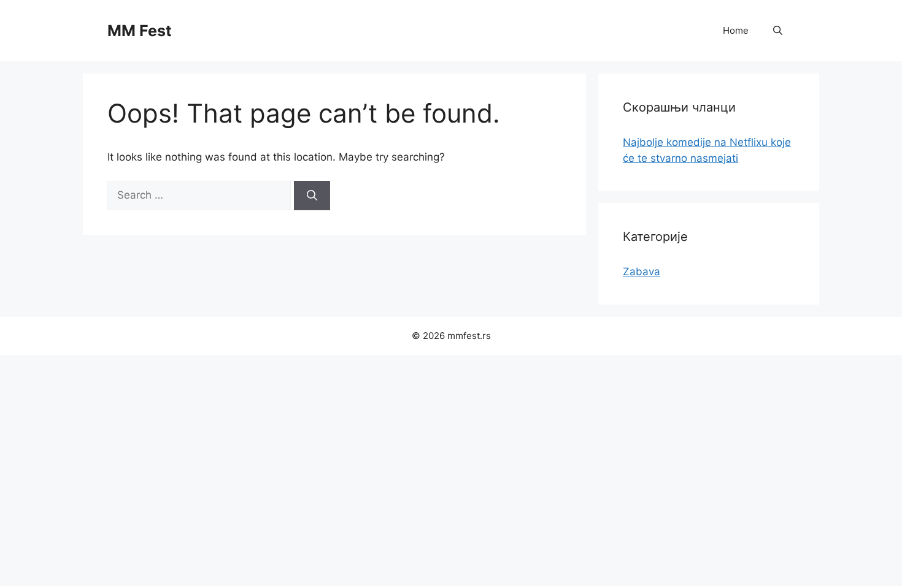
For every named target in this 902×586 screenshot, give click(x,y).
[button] (778, 30)
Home (736, 30)
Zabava (641, 271)
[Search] (312, 195)
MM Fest (139, 30)
